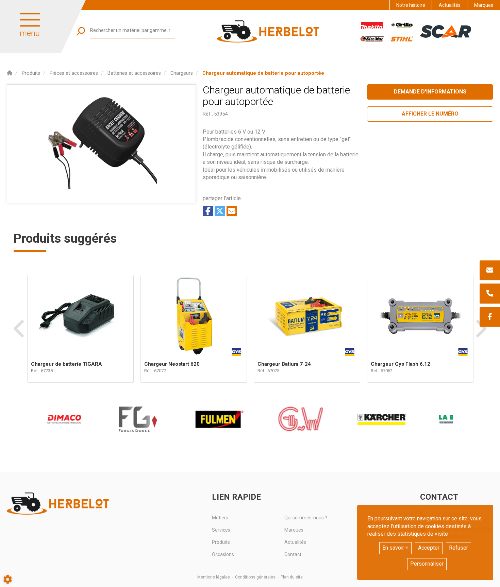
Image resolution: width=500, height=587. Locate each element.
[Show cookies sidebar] (7, 579)
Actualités (450, 5)
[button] (263, 73)
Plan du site (292, 577)
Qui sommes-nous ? (305, 517)
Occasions (223, 554)
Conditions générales (255, 577)
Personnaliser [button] (427, 563)
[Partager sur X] (220, 211)
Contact (292, 554)
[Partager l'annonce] (232, 211)
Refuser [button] (458, 548)
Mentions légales (213, 577)
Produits (221, 542)
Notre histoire (410, 5)
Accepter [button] (428, 548)
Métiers (220, 517)
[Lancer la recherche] (81, 31)
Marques (483, 5)
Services (221, 530)
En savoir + (395, 548)
